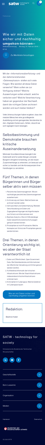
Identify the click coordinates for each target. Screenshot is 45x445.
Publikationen (7, 16)
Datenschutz (38, 419)
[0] (40, 3)
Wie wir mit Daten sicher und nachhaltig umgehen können (22, 294)
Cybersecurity (21, 44)
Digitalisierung (8, 44)
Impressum (6, 419)
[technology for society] (14, 3)
